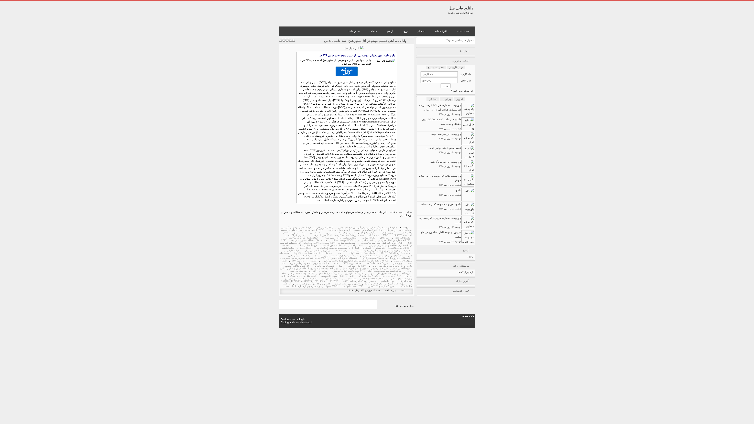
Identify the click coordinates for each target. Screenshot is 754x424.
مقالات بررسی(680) (352, 263)
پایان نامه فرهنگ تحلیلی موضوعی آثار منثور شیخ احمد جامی (355, 230)
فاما (340, 266)
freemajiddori (370, 253)
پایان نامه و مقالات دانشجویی (376, 256)
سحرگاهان (354, 253)
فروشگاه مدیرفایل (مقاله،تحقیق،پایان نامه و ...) (336, 256)
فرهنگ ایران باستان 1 (361, 248)
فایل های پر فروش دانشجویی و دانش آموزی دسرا (365, 268)
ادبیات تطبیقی (288, 248)
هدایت (324, 271)
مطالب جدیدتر (351, 279)
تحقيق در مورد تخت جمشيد (347, 284)
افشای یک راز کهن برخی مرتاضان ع (302, 238)
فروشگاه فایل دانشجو (324, 266)
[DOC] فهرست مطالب (342, 240)
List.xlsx (328, 253)
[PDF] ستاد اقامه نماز (357, 266)
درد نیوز (341, 253)
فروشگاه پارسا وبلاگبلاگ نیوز (381, 286)
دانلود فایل (385, 238)
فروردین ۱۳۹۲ (298, 261)
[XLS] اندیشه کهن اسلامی (334, 245)
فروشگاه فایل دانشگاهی (377, 263)
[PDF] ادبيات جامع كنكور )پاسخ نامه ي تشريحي (382, 243)
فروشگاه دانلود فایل (308, 245)
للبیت (351, 276)
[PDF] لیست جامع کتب (353, 286)
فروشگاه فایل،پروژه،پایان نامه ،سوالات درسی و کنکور (386, 258)
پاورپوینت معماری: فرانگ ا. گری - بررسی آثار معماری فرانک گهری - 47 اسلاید (439, 109)
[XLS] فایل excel (402, 238)
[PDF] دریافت (357, 245)
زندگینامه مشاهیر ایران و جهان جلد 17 (340, 238)
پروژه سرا (397, 263)
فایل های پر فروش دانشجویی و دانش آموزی (309, 263)
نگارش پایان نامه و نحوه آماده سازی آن (378, 233)
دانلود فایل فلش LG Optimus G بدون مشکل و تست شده (441, 124)
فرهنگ (390, 230)
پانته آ (314, 271)
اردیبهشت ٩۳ (341, 250)
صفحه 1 (313, 261)
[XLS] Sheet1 (306, 248)
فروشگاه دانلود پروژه (353, 273)
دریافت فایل (347, 71)
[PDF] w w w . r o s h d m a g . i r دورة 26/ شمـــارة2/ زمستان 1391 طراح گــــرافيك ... (349, 235)
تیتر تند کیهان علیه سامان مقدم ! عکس (384, 271)
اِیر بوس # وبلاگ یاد (296, 235)
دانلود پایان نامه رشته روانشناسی (341, 233)
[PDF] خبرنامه (368, 238)
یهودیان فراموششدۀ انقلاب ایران (332, 248)
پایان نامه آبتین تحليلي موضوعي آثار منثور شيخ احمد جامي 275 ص (365, 40)
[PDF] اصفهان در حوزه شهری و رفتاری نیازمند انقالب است (311, 286)
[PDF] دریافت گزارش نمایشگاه (380, 276)
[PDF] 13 (334, 281)
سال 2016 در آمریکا (396, 284)
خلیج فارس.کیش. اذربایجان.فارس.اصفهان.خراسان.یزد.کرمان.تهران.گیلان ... (355, 261)
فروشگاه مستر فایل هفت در (344, 258)
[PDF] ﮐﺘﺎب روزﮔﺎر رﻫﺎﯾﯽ (299, 256)
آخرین (459, 99)
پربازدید (446, 99)
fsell (403, 290)
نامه (363, 60)
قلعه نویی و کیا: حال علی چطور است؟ (313, 284)
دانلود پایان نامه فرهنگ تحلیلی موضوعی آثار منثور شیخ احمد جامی (361, 82)
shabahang (301, 273)
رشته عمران (315, 233)
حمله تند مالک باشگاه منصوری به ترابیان (309, 240)
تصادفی (432, 99)
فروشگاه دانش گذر (330, 279)
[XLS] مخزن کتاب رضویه (332, 276)
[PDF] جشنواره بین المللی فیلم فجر (394, 240)
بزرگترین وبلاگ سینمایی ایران (317, 250)
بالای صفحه (468, 315)
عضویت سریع (436, 67)
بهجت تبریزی (299, 233)
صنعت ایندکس (387, 281)
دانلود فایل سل (460, 8)
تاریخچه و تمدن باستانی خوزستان (346, 271)
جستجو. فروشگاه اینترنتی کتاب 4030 (359, 281)
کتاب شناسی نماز (365, 240)
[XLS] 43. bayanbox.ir (373, 279)
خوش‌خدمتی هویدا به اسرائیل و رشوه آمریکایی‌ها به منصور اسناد (381, 250)
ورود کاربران (456, 67)
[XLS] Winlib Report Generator (395, 253)
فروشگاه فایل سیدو (401, 268)
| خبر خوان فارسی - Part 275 (307, 253)
